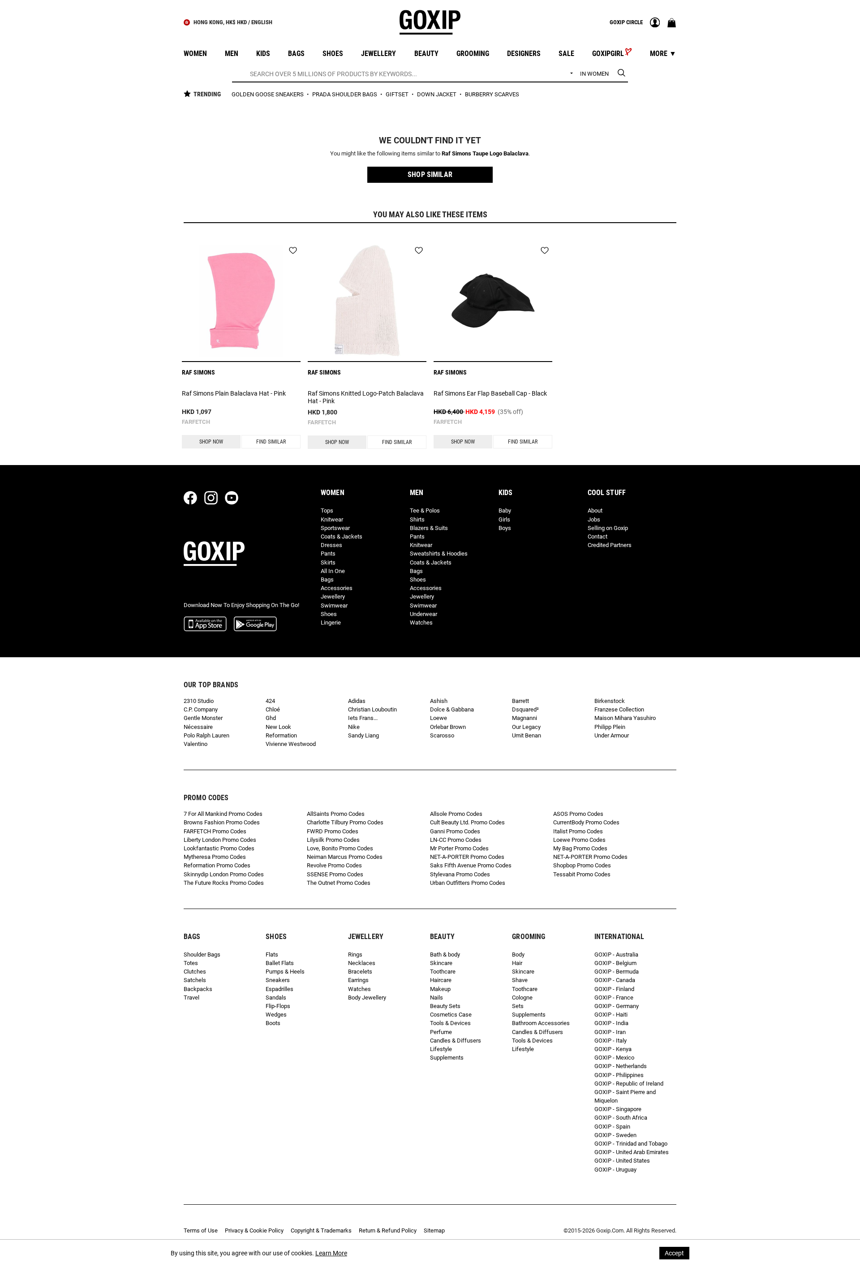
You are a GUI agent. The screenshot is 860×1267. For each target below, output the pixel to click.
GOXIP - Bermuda (616, 971)
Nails (436, 997)
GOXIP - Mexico (614, 1057)
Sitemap (434, 1230)
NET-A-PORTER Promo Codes (467, 856)
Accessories (337, 588)
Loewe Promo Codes (579, 839)
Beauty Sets (445, 1006)
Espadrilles (279, 989)
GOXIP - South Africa (620, 1117)
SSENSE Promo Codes (335, 874)
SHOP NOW (211, 442)
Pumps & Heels (285, 971)
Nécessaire (198, 727)
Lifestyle (441, 1049)
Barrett (520, 701)
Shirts (417, 519)
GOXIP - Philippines (619, 1075)
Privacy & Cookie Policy (254, 1230)
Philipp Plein (609, 727)
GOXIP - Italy (610, 1040)
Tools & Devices (450, 1023)
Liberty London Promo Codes (220, 839)
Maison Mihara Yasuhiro (625, 718)
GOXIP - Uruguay (615, 1169)
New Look (278, 727)
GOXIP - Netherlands (620, 1066)
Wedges (276, 1014)
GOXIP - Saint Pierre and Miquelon (625, 1096)
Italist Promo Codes (578, 831)
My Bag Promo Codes (580, 848)
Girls (504, 519)
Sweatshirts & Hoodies (439, 553)
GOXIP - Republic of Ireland (628, 1083)
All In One (333, 571)
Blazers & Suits (429, 528)
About (595, 510)
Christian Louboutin (372, 709)
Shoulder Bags (202, 954)
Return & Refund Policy (388, 1230)
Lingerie (331, 622)
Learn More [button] (331, 1253)
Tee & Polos (425, 510)
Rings (355, 954)
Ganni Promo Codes (455, 831)
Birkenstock (609, 701)
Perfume (441, 1032)
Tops (327, 510)
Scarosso (442, 735)
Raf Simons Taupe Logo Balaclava (485, 153)
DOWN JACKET (437, 94)
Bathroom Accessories (541, 1023)
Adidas (357, 701)
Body (518, 954)
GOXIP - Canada (614, 980)
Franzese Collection (619, 709)
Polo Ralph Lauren (206, 735)
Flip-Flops (278, 1006)
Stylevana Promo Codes (460, 874)
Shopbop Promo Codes (582, 865)
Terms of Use (201, 1230)
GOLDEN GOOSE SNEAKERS (268, 94)
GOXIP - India (611, 1023)
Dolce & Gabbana (452, 709)
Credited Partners (610, 545)
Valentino (195, 744)
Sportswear (335, 528)
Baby (505, 510)
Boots (273, 1023)
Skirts (328, 562)
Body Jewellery (367, 997)
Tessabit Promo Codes (582, 874)
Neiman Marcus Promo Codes (345, 856)
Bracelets (360, 971)
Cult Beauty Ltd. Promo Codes (467, 822)
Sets (518, 1006)
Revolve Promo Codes (334, 865)
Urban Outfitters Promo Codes (467, 882)
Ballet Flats (280, 963)
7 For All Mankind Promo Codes (223, 813)
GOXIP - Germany (616, 1006)
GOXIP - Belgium (615, 963)
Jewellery (333, 596)
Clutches (195, 971)
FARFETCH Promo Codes (215, 831)
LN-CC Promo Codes (456, 839)
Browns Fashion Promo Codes (222, 822)
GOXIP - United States (622, 1160)
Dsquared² (525, 709)
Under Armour (611, 735)
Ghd (271, 718)
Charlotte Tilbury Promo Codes (345, 822)
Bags (327, 579)
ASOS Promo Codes (578, 813)
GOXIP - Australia (616, 954)
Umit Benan (526, 735)
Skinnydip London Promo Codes (224, 874)
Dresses (331, 545)
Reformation (281, 735)
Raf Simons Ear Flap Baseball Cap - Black (490, 393)
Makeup (440, 989)
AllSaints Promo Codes (336, 813)
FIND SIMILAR (271, 442)
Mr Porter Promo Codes (459, 848)
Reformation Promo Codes (217, 865)
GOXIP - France (613, 997)
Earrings (358, 980)
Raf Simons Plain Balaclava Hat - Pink (234, 393)
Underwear (423, 614)
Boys (505, 528)
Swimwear (334, 605)
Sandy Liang (363, 735)
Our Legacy (526, 727)
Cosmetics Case (451, 1014)
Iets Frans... (363, 718)
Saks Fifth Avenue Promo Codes (471, 865)
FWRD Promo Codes (332, 831)
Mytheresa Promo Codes (215, 856)
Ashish (438, 701)
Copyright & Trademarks (321, 1230)
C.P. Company (201, 709)
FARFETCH (196, 421)
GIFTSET (398, 94)
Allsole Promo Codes (456, 813)
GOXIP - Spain (612, 1126)
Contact (597, 536)
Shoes (329, 614)
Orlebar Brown (448, 727)
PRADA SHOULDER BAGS (345, 94)
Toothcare (443, 971)
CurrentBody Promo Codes (586, 822)
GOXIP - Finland (614, 989)
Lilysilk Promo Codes (333, 839)
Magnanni (524, 718)
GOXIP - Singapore (617, 1109)
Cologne (522, 997)
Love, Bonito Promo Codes (340, 848)
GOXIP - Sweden (615, 1135)
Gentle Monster (203, 718)
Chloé (273, 709)
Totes (191, 963)
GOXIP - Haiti (611, 1014)
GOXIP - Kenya (613, 1049)
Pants (328, 553)
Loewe (438, 718)
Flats (272, 954)
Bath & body (445, 954)
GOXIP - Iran (610, 1032)
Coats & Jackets (341, 536)
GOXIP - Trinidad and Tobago (630, 1143)
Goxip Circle (626, 22)
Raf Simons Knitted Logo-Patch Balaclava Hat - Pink (366, 397)
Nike (354, 727)
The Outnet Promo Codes (338, 882)
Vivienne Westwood (291, 744)
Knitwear (332, 519)
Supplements (447, 1057)
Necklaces (361, 963)
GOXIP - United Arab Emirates (631, 1152)
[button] (430, 175)
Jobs (594, 519)
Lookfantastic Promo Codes (219, 848)
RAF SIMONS (198, 372)
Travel (191, 997)
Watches (421, 622)
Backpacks (198, 989)
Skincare (441, 963)
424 (270, 701)
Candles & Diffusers (455, 1040)
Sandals (276, 997)
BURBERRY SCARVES (492, 94)
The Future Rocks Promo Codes (224, 882)
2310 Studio (199, 701)
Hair (517, 963)
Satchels (195, 980)
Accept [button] (674, 1253)
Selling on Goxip (608, 528)
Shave (520, 980)
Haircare (441, 980)
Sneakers (278, 980)
